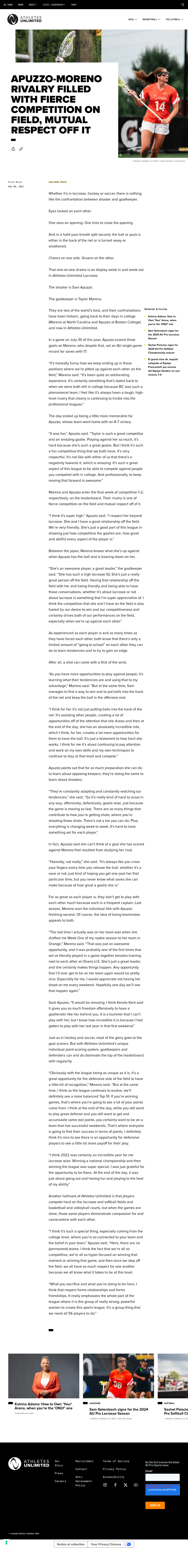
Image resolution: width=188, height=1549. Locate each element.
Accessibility (113, 1477)
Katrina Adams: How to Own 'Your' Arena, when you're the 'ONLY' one (162, 320)
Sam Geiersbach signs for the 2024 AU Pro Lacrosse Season (163, 334)
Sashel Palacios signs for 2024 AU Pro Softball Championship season (163, 348)
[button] (183, 4)
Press (59, 1473)
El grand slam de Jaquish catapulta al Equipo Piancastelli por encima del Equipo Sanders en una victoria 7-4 (164, 366)
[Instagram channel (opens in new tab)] (105, 1485)
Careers (60, 1481)
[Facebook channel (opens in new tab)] (115, 1485)
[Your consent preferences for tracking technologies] (6, 1542)
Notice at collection (71, 1544)
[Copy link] (21, 149)
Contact (81, 1469)
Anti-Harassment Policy (83, 1481)
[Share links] (13, 148)
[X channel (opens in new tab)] (126, 1485)
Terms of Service (116, 1461)
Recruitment (84, 1461)
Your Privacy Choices (106, 1544)
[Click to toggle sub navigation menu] (136, 19)
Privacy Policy (114, 1469)
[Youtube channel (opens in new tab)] (136, 1485)
